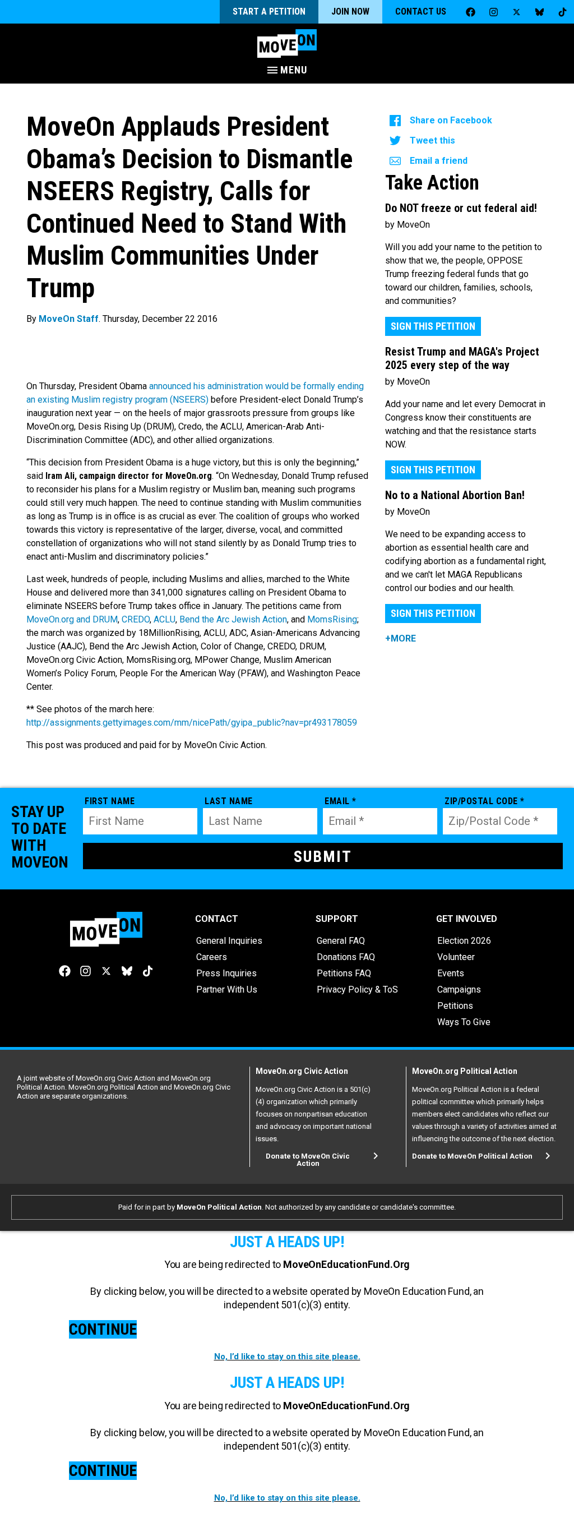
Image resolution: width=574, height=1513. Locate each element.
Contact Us (420, 11)
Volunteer (456, 957)
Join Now (350, 11)
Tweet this (432, 140)
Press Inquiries (226, 973)
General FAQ (341, 940)
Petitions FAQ (344, 973)
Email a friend (438, 160)
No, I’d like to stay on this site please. (287, 1356)
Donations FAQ (346, 957)
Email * (341, 801)
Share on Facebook (451, 120)
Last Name (229, 801)
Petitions (455, 1005)
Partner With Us (226, 989)
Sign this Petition (433, 326)
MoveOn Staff (69, 318)
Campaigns (459, 989)
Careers (211, 957)
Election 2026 (464, 940)
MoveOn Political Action (219, 1207)
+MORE (400, 638)
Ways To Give (463, 1022)
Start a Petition (269, 11)
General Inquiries (229, 940)
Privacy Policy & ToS (357, 989)
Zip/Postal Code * (485, 801)
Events (450, 973)
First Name (110, 801)
